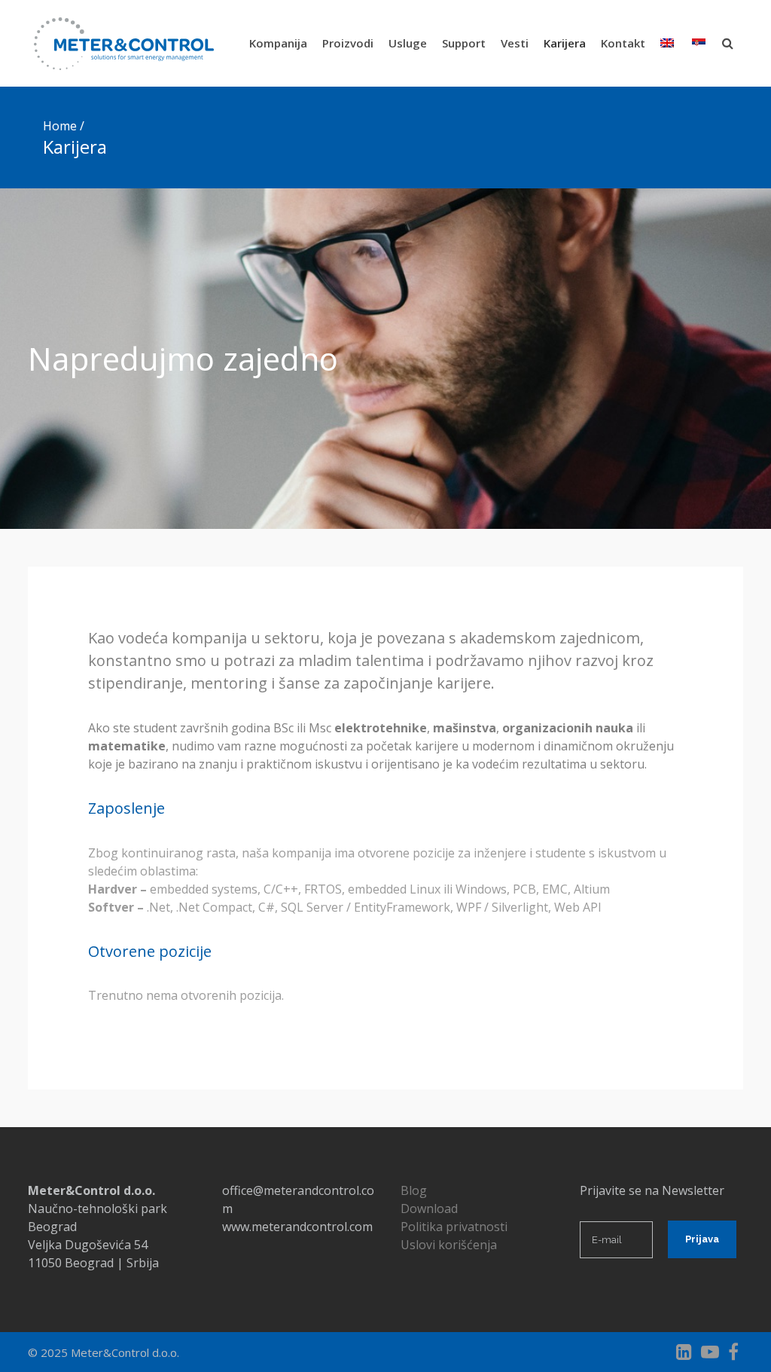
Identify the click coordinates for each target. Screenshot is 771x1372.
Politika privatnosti (454, 1226)
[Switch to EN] (668, 43)
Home (60, 126)
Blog (414, 1190)
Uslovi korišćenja (449, 1244)
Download (429, 1208)
